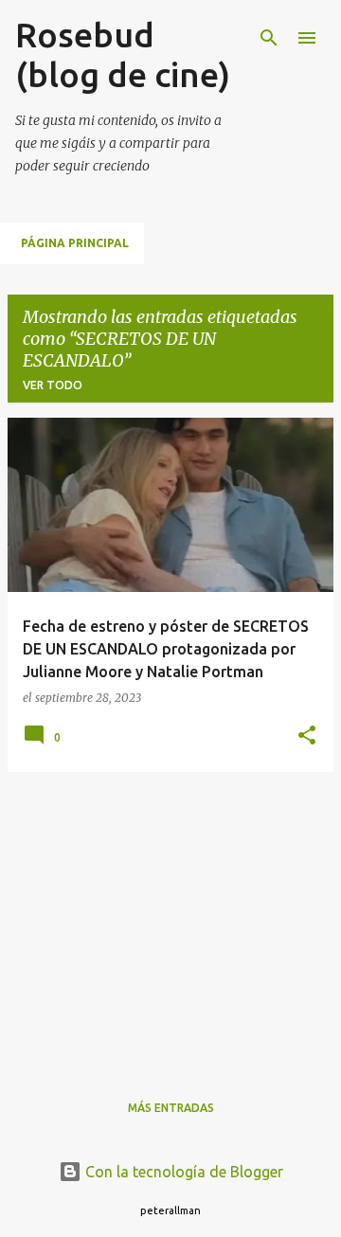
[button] (307, 736)
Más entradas (171, 1108)
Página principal (75, 243)
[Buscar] (269, 38)
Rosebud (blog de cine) (122, 54)
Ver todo (52, 385)
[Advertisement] (170, 919)
